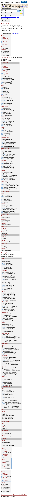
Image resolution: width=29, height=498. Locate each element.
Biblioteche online (5, 20)
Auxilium (24, 7)
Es (23, 13)
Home (3, 7)
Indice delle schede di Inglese (10, 17)
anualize (16, 33)
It (22, 10)
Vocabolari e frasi (5, 18)
